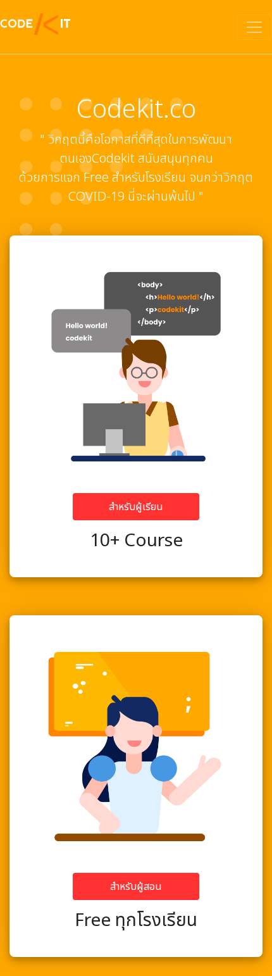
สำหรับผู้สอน (136, 886)
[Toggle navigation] (254, 27)
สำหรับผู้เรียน (136, 507)
